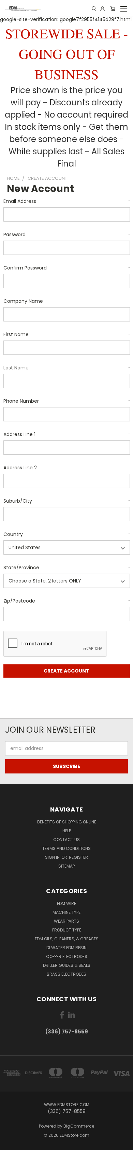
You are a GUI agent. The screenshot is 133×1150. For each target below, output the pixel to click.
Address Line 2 (20, 467)
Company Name (23, 301)
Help (66, 831)
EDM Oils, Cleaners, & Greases (67, 939)
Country (66, 534)
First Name (66, 334)
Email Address (66, 201)
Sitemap (66, 866)
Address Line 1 (66, 434)
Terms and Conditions (66, 848)
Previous (10, 1143)
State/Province (66, 567)
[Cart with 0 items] (112, 8)
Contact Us (66, 839)
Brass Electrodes (66, 974)
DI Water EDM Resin (66, 948)
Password (66, 234)
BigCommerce (78, 1126)
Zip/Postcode (66, 600)
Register (78, 857)
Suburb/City (66, 501)
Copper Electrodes (66, 956)
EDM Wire (66, 903)
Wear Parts (66, 921)
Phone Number (66, 401)
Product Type (66, 930)
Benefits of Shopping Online (66, 822)
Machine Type (66, 912)
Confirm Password (66, 267)
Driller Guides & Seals (66, 965)
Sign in (53, 857)
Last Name (66, 367)
